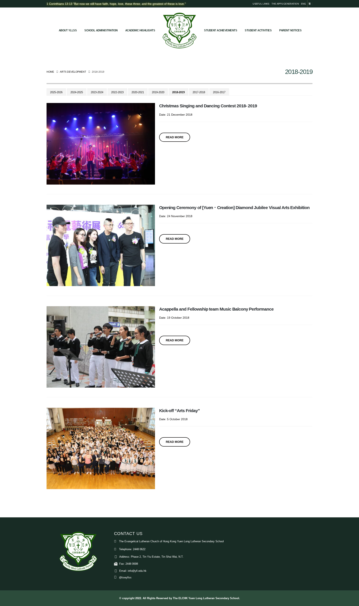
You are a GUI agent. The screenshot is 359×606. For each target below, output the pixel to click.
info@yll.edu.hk (137, 570)
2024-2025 (76, 92)
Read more (174, 137)
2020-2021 (138, 92)
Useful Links (261, 3)
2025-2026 (56, 92)
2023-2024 (97, 92)
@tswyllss (125, 577)
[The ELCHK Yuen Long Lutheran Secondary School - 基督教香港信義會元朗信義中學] (179, 30)
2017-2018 (199, 92)
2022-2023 (117, 92)
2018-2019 (178, 92)
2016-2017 (219, 92)
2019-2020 (158, 92)
